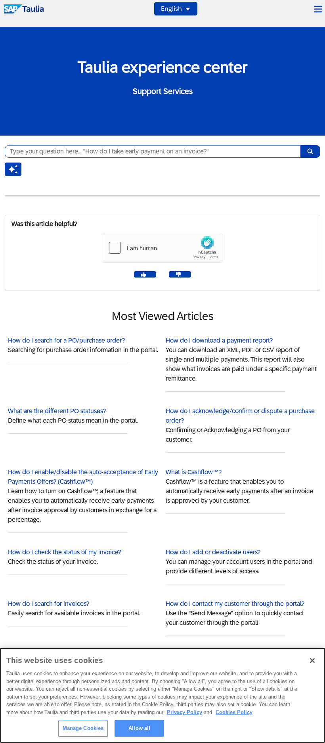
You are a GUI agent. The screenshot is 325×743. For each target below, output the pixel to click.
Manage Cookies (83, 728)
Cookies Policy (234, 712)
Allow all (139, 728)
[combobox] (149, 151)
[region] (162, 695)
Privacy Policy (184, 712)
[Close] (312, 660)
